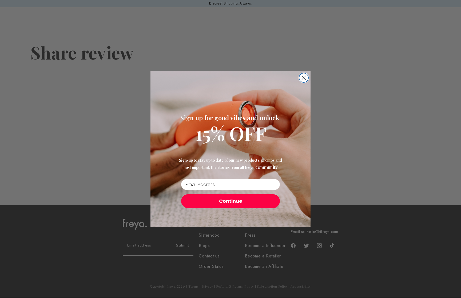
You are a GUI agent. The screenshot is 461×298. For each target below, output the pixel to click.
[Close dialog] (303, 77)
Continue (230, 201)
